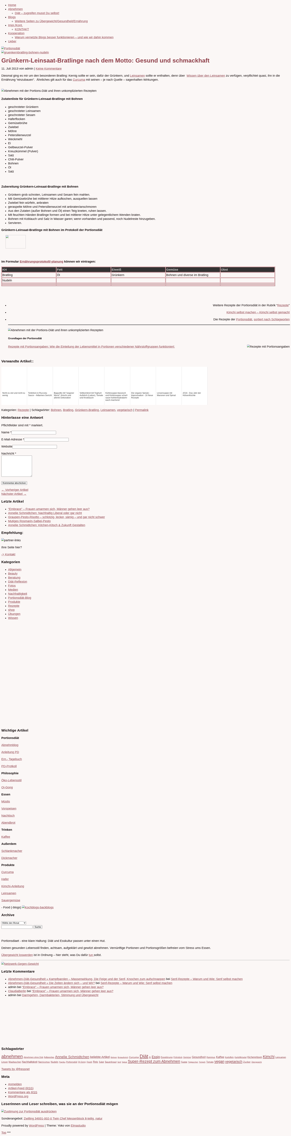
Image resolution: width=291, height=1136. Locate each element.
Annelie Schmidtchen (72, 1057)
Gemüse (187, 1057)
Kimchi (268, 1056)
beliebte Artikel (100, 1057)
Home (12, 5)
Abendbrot (8, 822)
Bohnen (56, 410)
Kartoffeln (229, 1057)
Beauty (13, 573)
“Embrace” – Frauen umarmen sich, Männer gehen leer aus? (49, 509)
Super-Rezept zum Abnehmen (154, 1061)
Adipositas (49, 1057)
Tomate (210, 1062)
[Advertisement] (11, 673)
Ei (150, 1057)
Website (6, 446)
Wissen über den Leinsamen (206, 75)
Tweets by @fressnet (15, 1069)
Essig (156, 1057)
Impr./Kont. (15, 25)
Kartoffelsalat (241, 1057)
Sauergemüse (10, 900)
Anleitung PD (10, 752)
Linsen (4, 1062)
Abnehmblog (9, 745)
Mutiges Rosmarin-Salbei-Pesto (29, 521)
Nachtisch (8, 815)
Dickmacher (9, 858)
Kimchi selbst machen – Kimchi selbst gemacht (258, 312)
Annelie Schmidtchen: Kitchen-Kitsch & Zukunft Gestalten (46, 525)
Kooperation (16, 33)
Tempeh (202, 1062)
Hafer (5, 879)
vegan (219, 1061)
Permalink (142, 410)
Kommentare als (22, 1092)
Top (3, 1132)
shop (11, 610)
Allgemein (14, 569)
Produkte (14, 601)
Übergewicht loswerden (17, 955)
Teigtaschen (193, 1062)
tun (91, 955)
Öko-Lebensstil (11, 780)
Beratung (14, 577)
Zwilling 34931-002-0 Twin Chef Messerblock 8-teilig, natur (63, 1118)
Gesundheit (199, 1057)
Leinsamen (137, 75)
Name (5, 432)
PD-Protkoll (9, 766)
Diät (144, 1056)
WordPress (36, 1125)
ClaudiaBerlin (17, 991)
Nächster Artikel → (13, 494)
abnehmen (12, 1056)
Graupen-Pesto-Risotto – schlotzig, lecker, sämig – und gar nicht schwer (56, 517)
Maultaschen (15, 1062)
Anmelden (15, 1084)
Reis (95, 1062)
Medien (13, 589)
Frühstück (177, 1057)
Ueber (12, 41)
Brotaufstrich (123, 1057)
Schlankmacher (11, 851)
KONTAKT (22, 29)
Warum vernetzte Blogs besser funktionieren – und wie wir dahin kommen (64, 37)
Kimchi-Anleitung (12, 886)
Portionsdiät (244, 319)
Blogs (12, 17)
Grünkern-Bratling (87, 410)
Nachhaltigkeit (17, 593)
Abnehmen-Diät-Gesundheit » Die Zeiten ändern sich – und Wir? (51, 983)
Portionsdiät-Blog (19, 597)
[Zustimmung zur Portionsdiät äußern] (29, 1111)
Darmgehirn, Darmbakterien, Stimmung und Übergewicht (60, 995)
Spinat (124, 1062)
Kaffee (5, 836)
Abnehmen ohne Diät (33, 1057)
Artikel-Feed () (21, 1088)
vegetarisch (125, 410)
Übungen (14, 614)
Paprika (62, 1062)
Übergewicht (256, 1062)
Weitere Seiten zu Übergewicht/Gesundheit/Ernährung (51, 21)
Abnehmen (15, 9)
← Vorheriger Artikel (14, 490)
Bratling (68, 410)
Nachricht (8, 453)
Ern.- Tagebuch (11, 759)
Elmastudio (78, 1125)
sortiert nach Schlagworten (272, 319)
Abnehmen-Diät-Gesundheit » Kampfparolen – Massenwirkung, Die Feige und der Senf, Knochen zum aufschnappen (86, 979)
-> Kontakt (8, 554)
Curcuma (79, 79)
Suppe (184, 1062)
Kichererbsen (254, 1057)
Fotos (12, 585)
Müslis (5, 801)
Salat (101, 1062)
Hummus (210, 1057)
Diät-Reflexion (17, 581)
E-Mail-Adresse (11, 439)
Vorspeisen (8, 808)
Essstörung (167, 1057)
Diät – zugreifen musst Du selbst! (37, 13)
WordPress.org (18, 1096)
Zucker (247, 1062)
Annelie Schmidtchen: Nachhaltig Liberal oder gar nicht (45, 513)
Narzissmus (44, 1062)
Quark (89, 1062)
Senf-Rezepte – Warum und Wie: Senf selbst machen (207, 979)
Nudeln (54, 1062)
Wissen (13, 618)
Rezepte (283, 305)
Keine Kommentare (49, 68)
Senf (119, 1062)
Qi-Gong (7, 787)
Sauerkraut (111, 1062)
